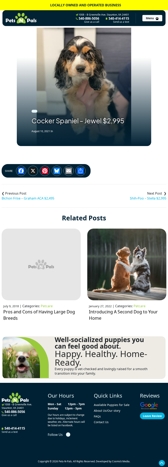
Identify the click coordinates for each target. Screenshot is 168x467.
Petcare (47, 306)
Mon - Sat (54, 404)
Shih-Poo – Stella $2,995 (148, 198)
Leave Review (152, 416)
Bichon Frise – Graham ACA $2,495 (28, 198)
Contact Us (101, 422)
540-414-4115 (118, 20)
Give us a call (91, 21)
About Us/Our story (107, 411)
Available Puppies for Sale (111, 405)
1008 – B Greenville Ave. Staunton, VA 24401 (103, 14)
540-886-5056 (88, 20)
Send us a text (121, 21)
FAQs (97, 416)
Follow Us (55, 434)
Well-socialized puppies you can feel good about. (99, 342)
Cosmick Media (120, 461)
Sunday (53, 408)
